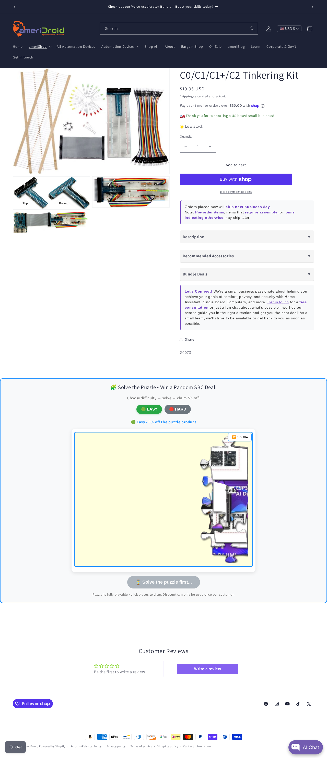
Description (247, 236)
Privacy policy (116, 746)
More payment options (236, 192)
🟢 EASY (149, 409)
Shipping (186, 96)
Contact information (197, 746)
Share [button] (189, 339)
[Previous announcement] (14, 7)
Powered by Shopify (52, 746)
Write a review (207, 669)
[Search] (252, 28)
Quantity (186, 136)
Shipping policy (167, 746)
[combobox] (179, 28)
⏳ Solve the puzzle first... (163, 582)
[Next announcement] (312, 7)
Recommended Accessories (247, 256)
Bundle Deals (247, 274)
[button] (39, 46)
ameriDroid (31, 746)
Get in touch (278, 302)
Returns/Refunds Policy (86, 746)
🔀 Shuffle (240, 437)
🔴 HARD (177, 409)
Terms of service (141, 746)
